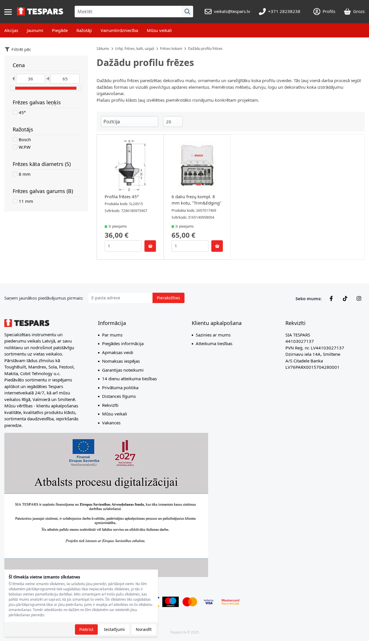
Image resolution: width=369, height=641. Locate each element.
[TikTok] (345, 298)
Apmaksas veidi (117, 352)
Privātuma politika (120, 387)
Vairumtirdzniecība (119, 30)
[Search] (187, 11)
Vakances (111, 423)
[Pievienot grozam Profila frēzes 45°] (150, 246)
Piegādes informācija (123, 343)
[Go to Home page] (40, 11)
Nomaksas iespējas (121, 361)
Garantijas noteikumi (123, 370)
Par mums (112, 335)
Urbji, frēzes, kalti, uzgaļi (134, 48)
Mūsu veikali (159, 30)
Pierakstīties (168, 297)
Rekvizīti (110, 405)
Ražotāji (84, 30)
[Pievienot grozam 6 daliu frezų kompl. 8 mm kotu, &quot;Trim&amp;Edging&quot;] (217, 246)
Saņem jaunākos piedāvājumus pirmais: (43, 298)
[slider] (12, 88)
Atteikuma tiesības (214, 343)
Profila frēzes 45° (122, 196)
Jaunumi (35, 30)
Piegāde (60, 30)
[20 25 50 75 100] (173, 121)
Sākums (103, 48)
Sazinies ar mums (213, 335)
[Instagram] (359, 298)
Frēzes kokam (171, 48)
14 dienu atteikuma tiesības (129, 378)
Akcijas (11, 30)
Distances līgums (119, 396)
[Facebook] (331, 298)
